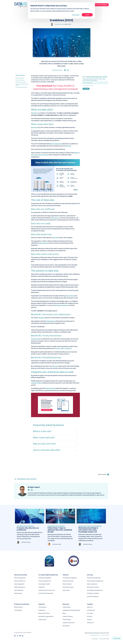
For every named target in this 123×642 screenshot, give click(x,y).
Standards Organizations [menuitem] (45, 616)
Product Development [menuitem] (94, 578)
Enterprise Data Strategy (27, 479)
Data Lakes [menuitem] (66, 590)
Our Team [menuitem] (90, 613)
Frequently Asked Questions (21, 87)
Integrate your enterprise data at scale (22, 84)
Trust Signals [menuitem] (18, 610)
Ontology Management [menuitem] (70, 578)
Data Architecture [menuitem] (19, 581)
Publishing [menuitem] (41, 610)
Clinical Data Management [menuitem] (95, 581)
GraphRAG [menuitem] (41, 587)
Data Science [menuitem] (18, 593)
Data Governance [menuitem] (68, 587)
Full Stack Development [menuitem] (45, 593)
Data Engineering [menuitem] (19, 587)
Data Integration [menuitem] (19, 584)
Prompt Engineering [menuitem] (44, 581)
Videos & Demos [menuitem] (68, 616)
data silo (35, 113)
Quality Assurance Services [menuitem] (46, 590)
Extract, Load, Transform (63, 348)
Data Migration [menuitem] (18, 590)
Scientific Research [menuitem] (93, 596)
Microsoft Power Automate (39, 155)
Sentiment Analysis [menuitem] (93, 587)
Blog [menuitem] (64, 613)
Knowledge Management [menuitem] (94, 590)
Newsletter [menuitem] (66, 625)
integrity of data (36, 383)
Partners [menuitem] (89, 616)
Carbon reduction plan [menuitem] (104, 638)
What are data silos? (20, 78)
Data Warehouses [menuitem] (68, 581)
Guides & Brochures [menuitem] (69, 622)
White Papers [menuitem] (67, 619)
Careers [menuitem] (89, 619)
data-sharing (71, 296)
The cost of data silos (20, 80)
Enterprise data (36, 339)
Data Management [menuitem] (20, 578)
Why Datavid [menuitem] (91, 610)
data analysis (43, 243)
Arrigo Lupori (60, 24)
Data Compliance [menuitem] (92, 584)
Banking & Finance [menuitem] (44, 613)
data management (55, 144)
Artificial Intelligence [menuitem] (44, 578)
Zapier (76, 153)
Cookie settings (75, 14)
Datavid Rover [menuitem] (18, 607)
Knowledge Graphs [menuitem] (44, 584)
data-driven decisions (61, 305)
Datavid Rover (50, 321)
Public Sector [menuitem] (42, 619)
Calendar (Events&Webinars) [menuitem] (71, 610)
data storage (55, 218)
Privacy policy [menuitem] (95, 638)
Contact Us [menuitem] (90, 622)
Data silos (34, 127)
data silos (68, 146)
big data (41, 317)
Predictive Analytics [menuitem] (93, 593)
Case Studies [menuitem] (66, 607)
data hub (55, 366)
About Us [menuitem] (90, 607)
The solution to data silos (21, 82)
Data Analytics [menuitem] (67, 584)
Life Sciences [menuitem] (42, 607)
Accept (87, 14)
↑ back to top (116, 638)
